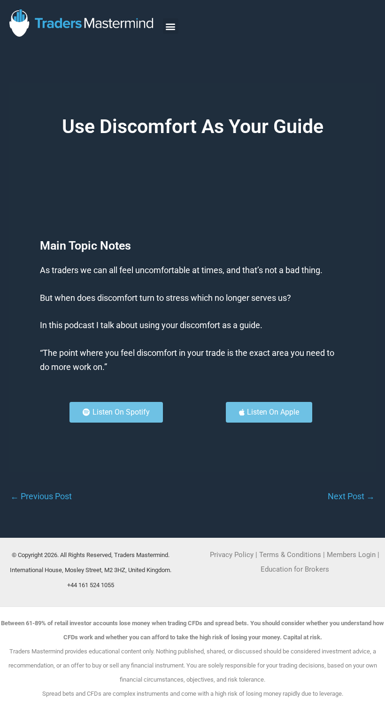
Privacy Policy (232, 554)
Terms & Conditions (290, 554)
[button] (170, 26)
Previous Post (41, 496)
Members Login (352, 554)
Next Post (351, 496)
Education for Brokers (295, 569)
